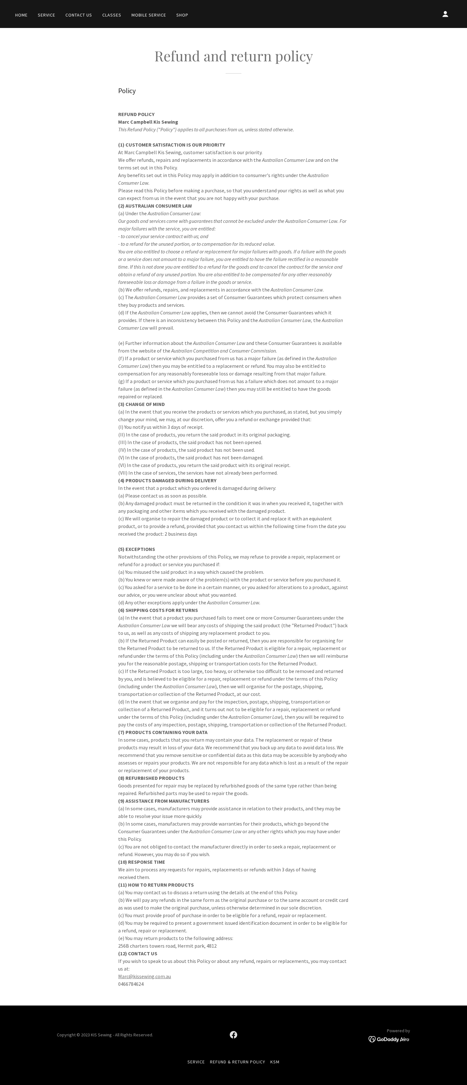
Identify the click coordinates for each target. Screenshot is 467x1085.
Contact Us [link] (78, 15)
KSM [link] (275, 1062)
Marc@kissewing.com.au (144, 976)
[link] (233, 1034)
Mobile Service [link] (149, 15)
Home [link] (21, 15)
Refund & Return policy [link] (237, 1062)
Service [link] (46, 15)
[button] (445, 14)
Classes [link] (111, 15)
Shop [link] (182, 15)
